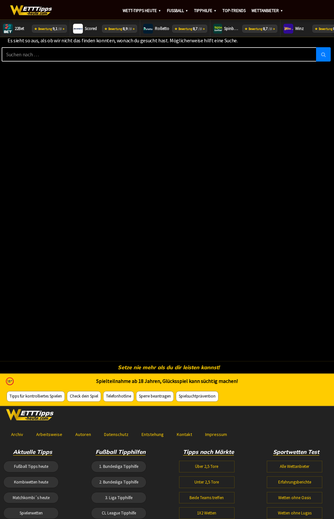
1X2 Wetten (206, 513)
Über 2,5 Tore (206, 466)
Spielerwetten (31, 513)
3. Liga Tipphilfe (118, 497)
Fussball (177, 10)
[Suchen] (323, 54)
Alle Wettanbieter (294, 466)
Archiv (17, 434)
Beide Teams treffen (207, 497)
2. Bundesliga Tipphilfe (118, 482)
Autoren (83, 434)
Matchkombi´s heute (31, 497)
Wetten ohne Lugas (294, 513)
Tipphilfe (205, 10)
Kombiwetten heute (31, 482)
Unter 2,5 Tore (206, 482)
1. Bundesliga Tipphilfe (118, 466)
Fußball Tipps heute (31, 466)
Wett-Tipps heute (142, 10)
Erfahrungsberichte (294, 482)
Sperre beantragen (155, 396)
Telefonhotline (118, 396)
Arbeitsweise (49, 434)
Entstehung (153, 434)
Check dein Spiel (84, 396)
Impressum (216, 434)
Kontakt (184, 434)
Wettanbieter (267, 10)
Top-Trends (234, 10)
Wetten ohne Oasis (294, 497)
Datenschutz (116, 434)
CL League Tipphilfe (119, 513)
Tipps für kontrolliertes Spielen (35, 396)
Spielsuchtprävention (197, 396)
